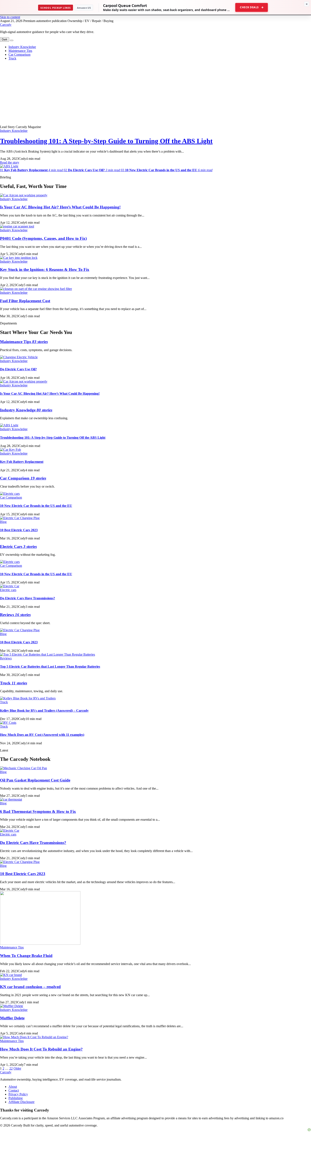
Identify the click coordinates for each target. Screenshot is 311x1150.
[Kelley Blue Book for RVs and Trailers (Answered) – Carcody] (28, 698)
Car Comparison (19, 54)
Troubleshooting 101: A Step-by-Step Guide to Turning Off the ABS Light (106, 141)
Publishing (15, 1098)
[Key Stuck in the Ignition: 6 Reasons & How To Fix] (18, 257)
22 (11, 1068)
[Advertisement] (155, 93)
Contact (13, 1090)
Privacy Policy (18, 1094)
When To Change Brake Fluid (26, 955)
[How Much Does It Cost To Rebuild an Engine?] (34, 1037)
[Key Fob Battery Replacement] (10, 449)
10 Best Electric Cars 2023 (19, 530)
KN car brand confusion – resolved (30, 987)
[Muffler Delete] (11, 1006)
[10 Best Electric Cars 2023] (20, 518)
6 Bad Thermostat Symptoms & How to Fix (38, 811)
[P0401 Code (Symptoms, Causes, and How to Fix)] (17, 226)
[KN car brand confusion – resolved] (11, 975)
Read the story (9, 162)
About (12, 1086)
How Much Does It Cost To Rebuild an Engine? (41, 1049)
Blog (3, 522)
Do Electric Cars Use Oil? (18, 369)
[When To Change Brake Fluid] (40, 943)
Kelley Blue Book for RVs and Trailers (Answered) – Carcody (44, 710)
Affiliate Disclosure (21, 1102)
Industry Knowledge (22, 47)
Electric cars (8, 590)
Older (17, 1068)
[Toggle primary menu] (11, 40)
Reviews (6, 658)
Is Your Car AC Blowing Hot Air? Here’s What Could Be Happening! (60, 207)
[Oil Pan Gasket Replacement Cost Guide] (23, 768)
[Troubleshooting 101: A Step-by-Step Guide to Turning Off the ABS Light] (9, 166)
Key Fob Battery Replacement (21, 461)
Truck (12, 58)
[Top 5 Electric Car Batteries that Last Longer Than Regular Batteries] (47, 654)
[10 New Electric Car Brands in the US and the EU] (10, 493)
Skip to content (10, 17)
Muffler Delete (12, 1018)
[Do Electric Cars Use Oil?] (19, 357)
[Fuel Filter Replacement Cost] (36, 289)
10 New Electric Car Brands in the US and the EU (36, 505)
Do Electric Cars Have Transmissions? (27, 598)
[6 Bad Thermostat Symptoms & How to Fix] (11, 799)
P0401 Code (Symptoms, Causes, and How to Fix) (43, 238)
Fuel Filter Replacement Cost (25, 301)
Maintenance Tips (20, 50)
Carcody (5, 24)
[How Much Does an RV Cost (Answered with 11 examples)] (8, 722)
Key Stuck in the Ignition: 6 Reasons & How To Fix (44, 269)
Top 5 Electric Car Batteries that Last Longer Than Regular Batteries (50, 666)
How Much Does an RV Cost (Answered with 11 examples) (42, 734)
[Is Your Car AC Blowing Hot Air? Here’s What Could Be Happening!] (23, 195)
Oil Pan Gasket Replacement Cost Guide (35, 780)
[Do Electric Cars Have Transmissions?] (9, 586)
